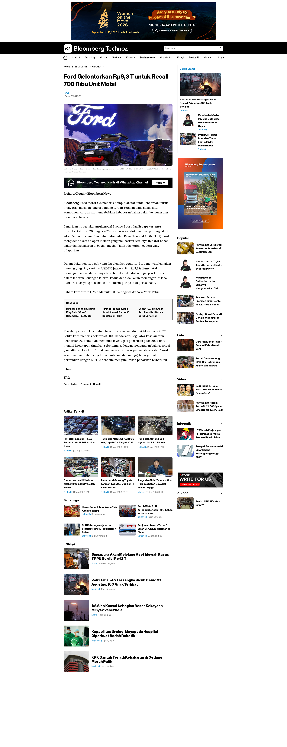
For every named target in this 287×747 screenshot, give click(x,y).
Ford (66, 384)
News (66, 93)
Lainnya (220, 57)
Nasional (116, 57)
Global (103, 57)
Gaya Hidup (166, 57)
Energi (180, 57)
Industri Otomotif (81, 384)
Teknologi (90, 57)
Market (76, 57)
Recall (96, 384)
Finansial (130, 57)
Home (67, 67)
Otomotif (98, 67)
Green (207, 57)
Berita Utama (187, 69)
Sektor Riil (194, 57)
